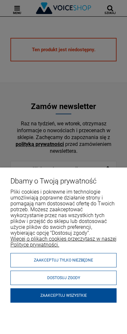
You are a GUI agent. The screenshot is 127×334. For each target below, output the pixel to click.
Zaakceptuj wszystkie (63, 295)
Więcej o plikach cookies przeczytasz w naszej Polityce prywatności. (63, 242)
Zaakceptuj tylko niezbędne (63, 260)
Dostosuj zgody (63, 278)
